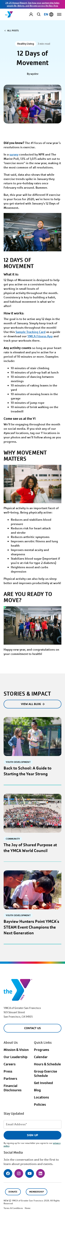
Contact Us (32, 1028)
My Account (33, 14)
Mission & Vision (16, 1050)
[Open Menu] (59, 14)
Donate (12, 1191)
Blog (37, 1090)
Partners (10, 1078)
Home (27, 1208)
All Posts (13, 30)
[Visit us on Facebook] (8, 1173)
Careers (10, 1064)
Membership (36, 1191)
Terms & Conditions (13, 1208)
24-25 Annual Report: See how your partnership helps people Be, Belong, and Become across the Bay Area (32, 4)
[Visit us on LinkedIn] (40, 1173)
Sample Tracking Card (31, 332)
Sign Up (32, 1135)
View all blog (31, 704)
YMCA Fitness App (40, 336)
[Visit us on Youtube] (29, 1173)
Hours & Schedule (47, 1064)
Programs (41, 1050)
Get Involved (43, 1083)
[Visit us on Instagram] (18, 1173)
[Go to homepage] (9, 14)
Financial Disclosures (12, 1088)
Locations (41, 1097)
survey (13, 154)
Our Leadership (15, 1057)
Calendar (41, 1057)
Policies (40, 1104)
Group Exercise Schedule (45, 1073)
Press (8, 1071)
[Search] (38, 14)
